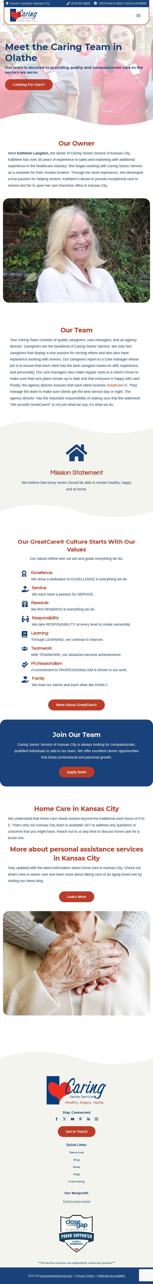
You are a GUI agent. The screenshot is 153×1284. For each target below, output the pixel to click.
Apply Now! (76, 772)
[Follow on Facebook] (56, 1119)
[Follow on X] (64, 1119)
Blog (77, 1159)
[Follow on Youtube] (72, 1119)
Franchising (77, 1181)
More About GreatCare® (76, 705)
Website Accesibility (111, 1276)
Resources (77, 1152)
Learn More (76, 897)
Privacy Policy (85, 1276)
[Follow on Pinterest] (80, 1119)
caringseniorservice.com (55, 1276)
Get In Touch (76, 1132)
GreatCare (115, 385)
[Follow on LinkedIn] (88, 1119)
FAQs (76, 1174)
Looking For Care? (29, 85)
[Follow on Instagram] (96, 1119)
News (76, 1166)
